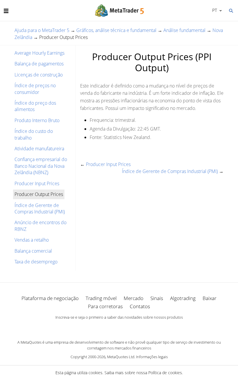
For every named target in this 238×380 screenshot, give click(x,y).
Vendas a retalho (32, 240)
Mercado (133, 298)
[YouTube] (128, 327)
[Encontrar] (230, 10)
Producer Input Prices (37, 183)
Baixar (210, 298)
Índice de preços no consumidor (35, 88)
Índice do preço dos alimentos (35, 106)
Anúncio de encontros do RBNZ (40, 225)
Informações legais (152, 356)
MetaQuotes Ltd (120, 356)
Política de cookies (165, 372)
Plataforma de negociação (50, 298)
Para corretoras (105, 306)
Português (213, 10)
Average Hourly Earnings (39, 53)
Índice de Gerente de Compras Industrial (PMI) (40, 208)
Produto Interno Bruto (37, 120)
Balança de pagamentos (39, 63)
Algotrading (183, 298)
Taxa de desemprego (36, 261)
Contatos (140, 306)
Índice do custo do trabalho (34, 134)
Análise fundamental (184, 30)
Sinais (156, 298)
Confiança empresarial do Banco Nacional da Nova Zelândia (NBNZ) (41, 166)
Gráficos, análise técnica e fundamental (116, 30)
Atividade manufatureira (39, 148)
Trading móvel (101, 298)
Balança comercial (33, 251)
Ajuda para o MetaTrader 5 (42, 30)
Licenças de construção (39, 75)
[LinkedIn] (119, 327)
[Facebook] (109, 327)
